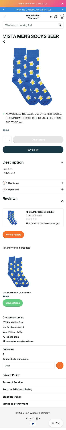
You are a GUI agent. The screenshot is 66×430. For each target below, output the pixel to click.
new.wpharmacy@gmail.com (19, 341)
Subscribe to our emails (16, 359)
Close (62, 3)
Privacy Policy (11, 375)
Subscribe (59, 365)
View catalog (4, 16)
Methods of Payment (15, 403)
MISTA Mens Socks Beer (17, 292)
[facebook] (3, 354)
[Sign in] (55, 17)
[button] (3, 10)
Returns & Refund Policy (17, 389)
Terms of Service (13, 382)
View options (12, 302)
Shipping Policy (12, 396)
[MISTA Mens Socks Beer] (19, 272)
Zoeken (59, 25)
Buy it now (33, 149)
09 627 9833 (12, 337)
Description (13, 162)
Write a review (13, 234)
